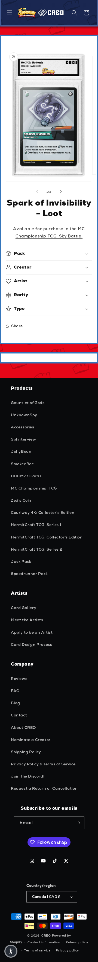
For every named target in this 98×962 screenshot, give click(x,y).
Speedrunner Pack (29, 573)
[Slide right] (61, 191)
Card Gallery (23, 607)
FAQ (15, 690)
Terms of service (37, 950)
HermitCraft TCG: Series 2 (36, 549)
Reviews (19, 678)
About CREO (23, 727)
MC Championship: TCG (34, 488)
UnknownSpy (24, 414)
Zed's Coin (21, 500)
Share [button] (17, 325)
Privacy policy (67, 950)
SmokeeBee (22, 463)
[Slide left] (37, 191)
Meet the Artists (27, 619)
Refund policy (77, 942)
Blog (15, 702)
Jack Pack (21, 561)
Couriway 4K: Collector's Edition (42, 512)
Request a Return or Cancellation (44, 788)
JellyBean (21, 451)
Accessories (22, 427)
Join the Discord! (27, 776)
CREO (46, 935)
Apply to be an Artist (32, 632)
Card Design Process (31, 644)
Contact (19, 715)
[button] (10, 13)
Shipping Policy (26, 751)
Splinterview (23, 439)
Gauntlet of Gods (28, 402)
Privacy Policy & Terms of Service (43, 764)
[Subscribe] (78, 822)
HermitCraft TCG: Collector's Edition (47, 537)
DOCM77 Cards (26, 476)
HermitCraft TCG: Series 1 (36, 524)
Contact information (43, 942)
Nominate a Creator (31, 739)
